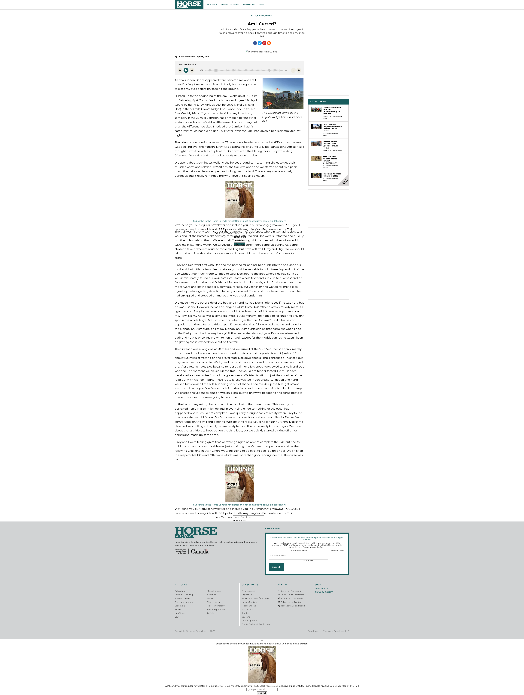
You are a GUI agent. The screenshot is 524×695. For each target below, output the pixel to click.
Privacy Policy (324, 592)
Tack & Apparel (249, 620)
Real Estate (247, 609)
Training (211, 613)
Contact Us (321, 588)
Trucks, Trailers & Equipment (256, 624)
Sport (325, 118)
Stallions (246, 617)
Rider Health (213, 602)
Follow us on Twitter (290, 602)
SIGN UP (276, 567)
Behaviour (180, 591)
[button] (262, 640)
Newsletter (248, 5)
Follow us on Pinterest (291, 598)
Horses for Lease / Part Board (256, 598)
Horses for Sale (249, 602)
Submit (262, 693)
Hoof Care (180, 613)
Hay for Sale (248, 594)
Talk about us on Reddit (292, 606)
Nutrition (211, 594)
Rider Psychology (216, 606)
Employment (248, 591)
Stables (245, 613)
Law (177, 617)
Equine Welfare (328, 133)
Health (178, 609)
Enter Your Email (224, 517)
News (325, 116)
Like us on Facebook (290, 591)
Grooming (180, 606)
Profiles (211, 598)
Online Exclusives (230, 5)
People (325, 168)
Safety (325, 135)
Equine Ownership (184, 594)
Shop (261, 5)
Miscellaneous (214, 591)
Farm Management (184, 602)
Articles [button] (211, 5)
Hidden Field (239, 520)
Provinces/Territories (334, 116)
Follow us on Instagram (292, 594)
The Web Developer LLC (336, 631)
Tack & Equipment (216, 609)
